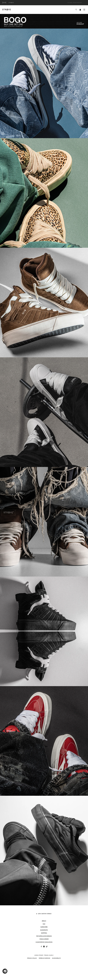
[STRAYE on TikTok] (46, 947)
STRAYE (13, 2)
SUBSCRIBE (44, 926)
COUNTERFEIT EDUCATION (44, 942)
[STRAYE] (37, 10)
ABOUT (44, 920)
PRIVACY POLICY (32, 958)
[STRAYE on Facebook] (41, 947)
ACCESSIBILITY (56, 958)
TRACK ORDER (44, 939)
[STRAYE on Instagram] (44, 947)
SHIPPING (44, 933)
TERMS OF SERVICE (44, 958)
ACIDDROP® (44, 930)
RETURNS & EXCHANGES (44, 936)
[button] (5, 971)
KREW (7, 2)
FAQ (44, 924)
